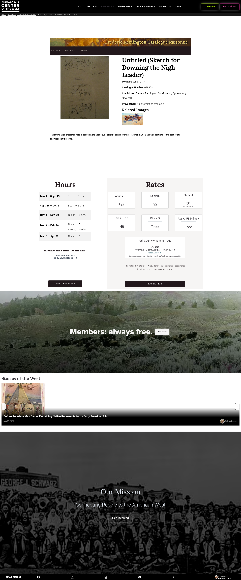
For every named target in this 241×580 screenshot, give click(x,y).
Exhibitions (70, 51)
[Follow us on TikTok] (72, 577)
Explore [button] (91, 6)
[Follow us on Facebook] (38, 577)
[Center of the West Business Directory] (222, 577)
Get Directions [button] (65, 283)
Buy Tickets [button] (155, 283)
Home (4, 15)
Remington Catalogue (26, 15)
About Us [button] (164, 6)
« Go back (55, 51)
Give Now (210, 6)
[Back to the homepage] (10, 6)
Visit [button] (78, 6)
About (84, 51)
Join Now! (162, 331)
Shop (178, 6)
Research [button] (106, 6)
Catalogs (12, 15)
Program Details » (155, 253)
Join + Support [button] (144, 6)
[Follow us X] (173, 577)
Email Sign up (13, 577)
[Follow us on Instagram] (106, 577)
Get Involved (120, 518)
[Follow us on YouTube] (139, 577)
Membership (125, 6)
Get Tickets (229, 6)
